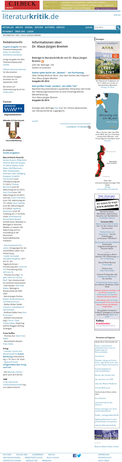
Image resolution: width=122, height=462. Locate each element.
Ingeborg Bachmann (12, 209)
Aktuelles (8, 27)
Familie (6, 64)
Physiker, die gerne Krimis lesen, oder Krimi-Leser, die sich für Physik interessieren (106, 362)
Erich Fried (7, 192)
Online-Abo (8, 92)
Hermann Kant (9, 173)
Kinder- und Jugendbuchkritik (107, 415)
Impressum (103, 454)
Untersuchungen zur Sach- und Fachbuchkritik (106, 410)
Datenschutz (104, 457)
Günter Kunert (9, 160)
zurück (35, 121)
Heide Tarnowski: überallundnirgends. (12, 257)
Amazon (107, 140)
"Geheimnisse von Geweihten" (107, 233)
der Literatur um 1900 (104, 379)
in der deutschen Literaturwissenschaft (12, 383)
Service (60, 27)
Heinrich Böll (8, 162)
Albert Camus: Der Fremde (107, 224)
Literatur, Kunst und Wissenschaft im (13, 354)
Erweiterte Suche (33, 457)
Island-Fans (99, 356)
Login (30, 31)
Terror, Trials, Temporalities (11, 321)
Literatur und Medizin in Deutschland (13, 308)
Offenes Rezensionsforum (14, 69)
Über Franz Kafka (107, 270)
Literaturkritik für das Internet (103, 403)
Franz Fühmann (18, 197)
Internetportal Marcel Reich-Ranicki (12, 217)
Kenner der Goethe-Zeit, (105, 375)
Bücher (39, 27)
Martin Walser (12, 165)
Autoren (50, 27)
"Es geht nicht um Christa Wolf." (13, 277)
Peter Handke (19, 203)
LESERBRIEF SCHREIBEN (76, 126)
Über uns (20, 31)
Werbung (46, 460)
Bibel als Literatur (15, 372)
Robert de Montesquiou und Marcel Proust (13, 300)
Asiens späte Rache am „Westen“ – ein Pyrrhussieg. (58, 72)
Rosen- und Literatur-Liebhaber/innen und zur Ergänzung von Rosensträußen (105, 348)
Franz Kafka (8, 344)
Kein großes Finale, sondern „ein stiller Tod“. (55, 86)
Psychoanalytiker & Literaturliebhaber (103, 370)
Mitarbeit (7, 31)
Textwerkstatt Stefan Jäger (107, 282)
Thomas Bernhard (11, 185)
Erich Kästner (100, 398)
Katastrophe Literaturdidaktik (107, 242)
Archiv (19, 27)
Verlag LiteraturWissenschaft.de (107, 188)
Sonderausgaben (11, 152)
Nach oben (103, 460)
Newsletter (31, 460)
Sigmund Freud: (14, 365)
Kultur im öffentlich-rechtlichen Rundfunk (12, 53)
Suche (89, 27)
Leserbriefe (37, 454)
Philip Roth (21, 160)
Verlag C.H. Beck (107, 87)
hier (56, 108)
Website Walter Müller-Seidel (106, 446)
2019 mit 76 (8, 272)
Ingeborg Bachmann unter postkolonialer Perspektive (106, 420)
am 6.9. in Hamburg (110, 257)
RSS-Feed (7, 454)
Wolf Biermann (15, 168)
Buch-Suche (53, 457)
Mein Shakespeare (11, 170)
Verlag (117, 15)
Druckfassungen (11, 457)
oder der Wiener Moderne (106, 383)
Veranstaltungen (12, 460)
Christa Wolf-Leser (102, 388)
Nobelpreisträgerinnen (107, 276)
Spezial (29, 27)
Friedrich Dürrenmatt (11, 177)
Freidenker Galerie (107, 218)
